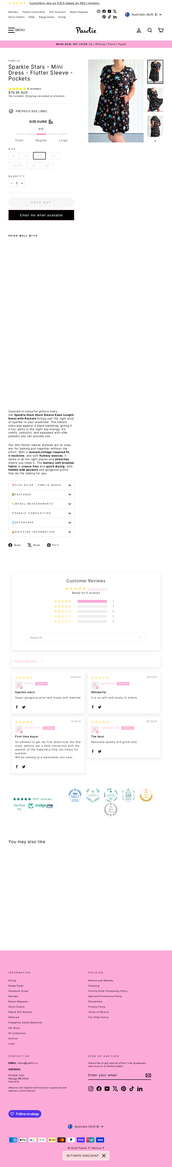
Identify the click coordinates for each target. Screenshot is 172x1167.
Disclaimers (95, 1001)
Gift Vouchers (57, 12)
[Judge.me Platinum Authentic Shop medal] (93, 795)
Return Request (79, 12)
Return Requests (18, 1001)
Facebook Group (18, 991)
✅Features (21, 494)
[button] (17, 88)
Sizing (62, 17)
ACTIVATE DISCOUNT (82, 1155)
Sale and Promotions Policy (105, 996)
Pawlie (14, 60)
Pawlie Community (34, 12)
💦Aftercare (23, 522)
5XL (47, 165)
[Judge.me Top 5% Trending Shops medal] (110, 809)
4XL (33, 165)
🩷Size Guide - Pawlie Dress (36, 485)
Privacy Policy (97, 1006)
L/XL (53, 155)
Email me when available (41, 215)
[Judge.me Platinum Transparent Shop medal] (110, 795)
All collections (17, 1033)
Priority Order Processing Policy (108, 991)
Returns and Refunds (100, 980)
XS (13, 155)
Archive (13, 1038)
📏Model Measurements (32, 503)
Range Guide (46, 17)
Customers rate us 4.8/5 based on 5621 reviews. (64, 3)
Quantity (16, 176)
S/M (26, 155)
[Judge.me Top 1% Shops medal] (146, 795)
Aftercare (14, 1017)
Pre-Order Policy (98, 1017)
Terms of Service (98, 1012)
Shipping (30, 96)
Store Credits (16, 17)
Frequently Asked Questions (25, 1022)
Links (11, 1043)
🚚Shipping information (33, 532)
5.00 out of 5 (97, 588)
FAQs (32, 17)
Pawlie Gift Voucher (20, 1012)
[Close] (104, 1155)
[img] (24, 677)
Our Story (14, 1027)
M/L (39, 155)
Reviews (13, 12)
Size (12, 149)
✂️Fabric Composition (31, 513)
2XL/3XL (17, 165)
